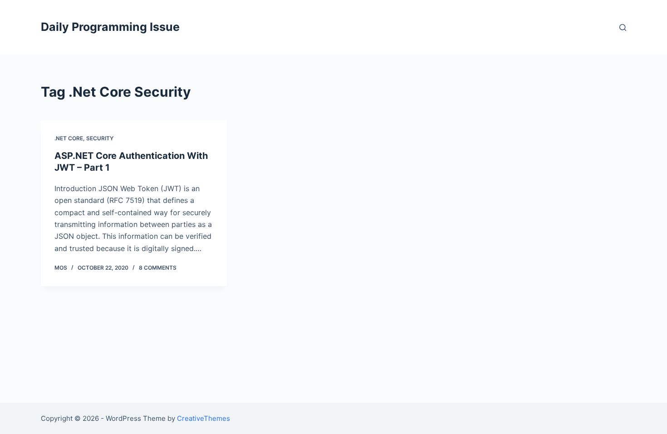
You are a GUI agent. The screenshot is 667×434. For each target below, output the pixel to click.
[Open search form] (622, 27)
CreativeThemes (203, 418)
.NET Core (68, 138)
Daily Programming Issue (110, 27)
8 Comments (158, 267)
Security (99, 138)
